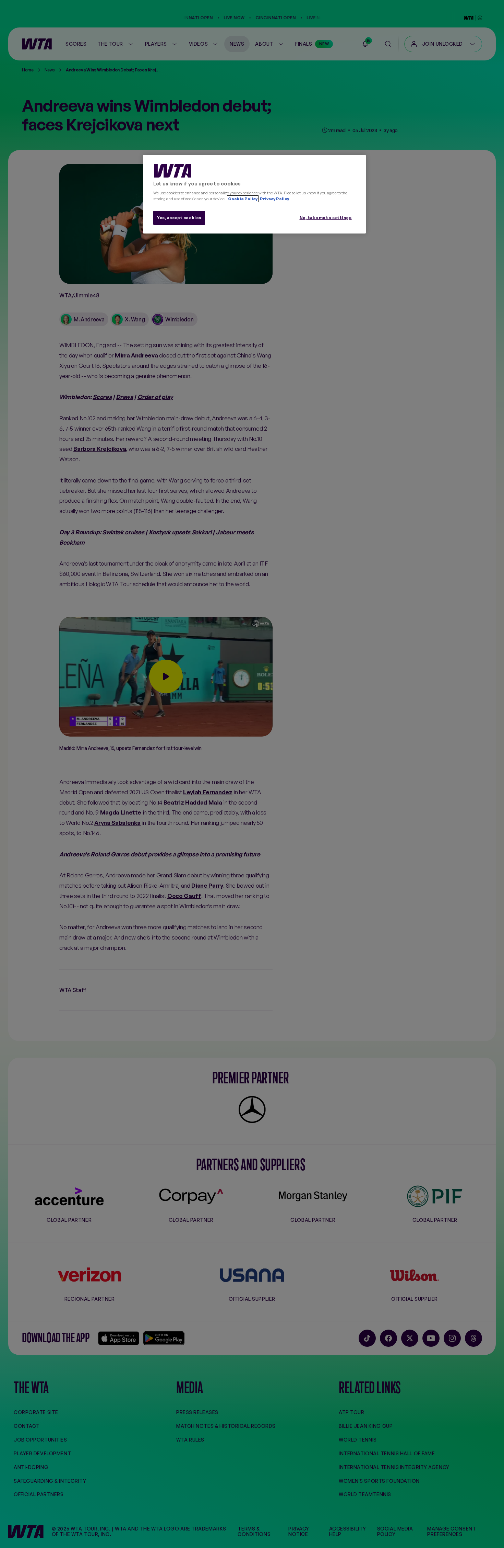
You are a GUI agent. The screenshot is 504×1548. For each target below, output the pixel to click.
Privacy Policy (274, 198)
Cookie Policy (242, 198)
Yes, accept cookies (179, 217)
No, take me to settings (326, 217)
